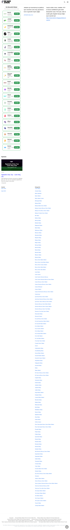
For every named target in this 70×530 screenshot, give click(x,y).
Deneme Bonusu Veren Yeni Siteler (42, 308)
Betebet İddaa (38, 222)
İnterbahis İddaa (38, 380)
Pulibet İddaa (38, 434)
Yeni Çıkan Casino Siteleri (40, 500)
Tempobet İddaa (38, 461)
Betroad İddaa (38, 245)
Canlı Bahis (37, 272)
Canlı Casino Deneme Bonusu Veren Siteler (44, 279)
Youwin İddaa (38, 503)
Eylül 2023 (3, 191)
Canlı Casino (38, 274)
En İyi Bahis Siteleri (39, 326)
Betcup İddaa (38, 220)
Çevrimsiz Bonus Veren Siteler (41, 296)
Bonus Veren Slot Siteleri (40, 269)
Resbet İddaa (38, 439)
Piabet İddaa (37, 431)
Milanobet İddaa (38, 404)
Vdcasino (37, 476)
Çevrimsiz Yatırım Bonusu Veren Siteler (43, 301)
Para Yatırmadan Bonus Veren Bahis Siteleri (44, 424)
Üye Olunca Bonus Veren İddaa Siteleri (43, 473)
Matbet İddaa (38, 402)
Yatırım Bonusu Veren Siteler (41, 480)
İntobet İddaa (38, 382)
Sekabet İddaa (38, 449)
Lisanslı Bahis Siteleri (39, 397)
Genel (2, 172)
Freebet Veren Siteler (39, 343)
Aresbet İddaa (38, 191)
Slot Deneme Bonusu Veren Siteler (42, 451)
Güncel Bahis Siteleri (39, 353)
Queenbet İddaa (38, 436)
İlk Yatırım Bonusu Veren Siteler (42, 372)
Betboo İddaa (38, 218)
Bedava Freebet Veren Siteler (41, 213)
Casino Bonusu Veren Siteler (41, 281)
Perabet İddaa (38, 429)
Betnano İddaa (38, 232)
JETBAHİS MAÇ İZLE (28, 14)
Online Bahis (37, 419)
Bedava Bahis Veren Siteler (41, 205)
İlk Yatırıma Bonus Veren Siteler (42, 375)
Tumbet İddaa (38, 463)
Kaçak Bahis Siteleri (39, 392)
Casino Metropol (38, 286)
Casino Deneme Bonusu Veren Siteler (43, 284)
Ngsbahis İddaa (38, 414)
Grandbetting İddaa (39, 350)
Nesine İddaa (38, 412)
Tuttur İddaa (37, 466)
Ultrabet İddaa (38, 471)
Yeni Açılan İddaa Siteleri (40, 493)
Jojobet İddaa (38, 387)
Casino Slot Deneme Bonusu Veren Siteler (44, 291)
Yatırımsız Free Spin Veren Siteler (42, 488)
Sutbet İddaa (38, 458)
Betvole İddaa (38, 252)
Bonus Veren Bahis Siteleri (40, 259)
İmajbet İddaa (38, 377)
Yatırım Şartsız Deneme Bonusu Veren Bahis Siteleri (46, 483)
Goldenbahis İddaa (39, 348)
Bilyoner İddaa (38, 254)
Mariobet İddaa (38, 399)
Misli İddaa (37, 407)
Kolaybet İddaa (38, 394)
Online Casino (38, 421)
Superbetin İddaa (38, 456)
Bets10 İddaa (38, 247)
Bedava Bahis (38, 203)
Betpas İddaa (38, 240)
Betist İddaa (37, 227)
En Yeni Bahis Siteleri (39, 338)
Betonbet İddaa (38, 235)
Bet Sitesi (37, 215)
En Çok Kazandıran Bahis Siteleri (42, 321)
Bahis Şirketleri (38, 193)
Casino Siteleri (38, 289)
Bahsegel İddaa (38, 200)
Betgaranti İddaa (38, 225)
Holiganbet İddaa (38, 363)
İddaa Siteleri (38, 370)
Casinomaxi (37, 294)
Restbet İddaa (38, 441)
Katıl (17, 13)
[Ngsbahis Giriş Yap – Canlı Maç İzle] (11, 165)
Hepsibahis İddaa (39, 360)
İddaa (36, 367)
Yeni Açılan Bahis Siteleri (40, 490)
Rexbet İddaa (38, 446)
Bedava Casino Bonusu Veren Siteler (43, 208)
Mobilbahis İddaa (38, 409)
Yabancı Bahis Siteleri (39, 478)
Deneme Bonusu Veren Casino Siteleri (43, 306)
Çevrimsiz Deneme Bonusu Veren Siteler (44, 299)
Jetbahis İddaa (38, 385)
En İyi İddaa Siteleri (39, 331)
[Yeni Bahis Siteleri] (6, 2)
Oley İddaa (37, 417)
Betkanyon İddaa (38, 230)
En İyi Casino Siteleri (39, 328)
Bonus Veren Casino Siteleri (41, 264)
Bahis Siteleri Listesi (39, 198)
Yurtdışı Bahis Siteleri (39, 505)
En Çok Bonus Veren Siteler (41, 318)
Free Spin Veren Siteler (40, 340)
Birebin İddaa (38, 257)
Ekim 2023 (3, 188)
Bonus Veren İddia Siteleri (40, 267)
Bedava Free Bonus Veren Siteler (42, 210)
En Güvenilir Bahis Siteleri (40, 323)
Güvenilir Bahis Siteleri (40, 355)
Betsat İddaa (37, 249)
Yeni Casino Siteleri (39, 498)
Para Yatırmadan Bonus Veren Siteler (43, 426)
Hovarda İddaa (38, 365)
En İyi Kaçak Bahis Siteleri (40, 333)
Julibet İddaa (38, 390)
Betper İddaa (38, 242)
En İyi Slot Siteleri (39, 335)
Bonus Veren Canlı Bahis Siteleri (42, 262)
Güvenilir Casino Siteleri (40, 358)
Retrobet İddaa (38, 444)
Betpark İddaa (38, 237)
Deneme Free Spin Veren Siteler (42, 311)
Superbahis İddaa (39, 453)
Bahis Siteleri (38, 195)
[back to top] (67, 527)
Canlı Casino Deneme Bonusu (41, 277)
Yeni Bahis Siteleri (39, 495)
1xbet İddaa (37, 188)
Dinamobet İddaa (38, 313)
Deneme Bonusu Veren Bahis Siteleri (43, 304)
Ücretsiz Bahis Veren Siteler (41, 468)
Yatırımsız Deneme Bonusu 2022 (42, 485)
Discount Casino (38, 316)
